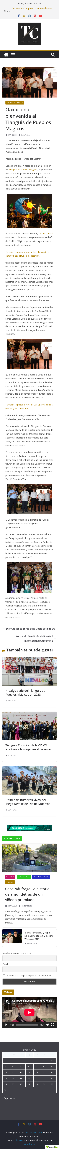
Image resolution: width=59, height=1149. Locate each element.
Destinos (10, 877)
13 (29, 1072)
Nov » (12, 1098)
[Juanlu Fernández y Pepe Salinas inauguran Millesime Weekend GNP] (12, 938)
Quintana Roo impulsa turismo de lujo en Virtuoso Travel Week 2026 (32, 10)
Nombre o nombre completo (16, 953)
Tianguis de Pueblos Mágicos (23, 169)
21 (36, 1078)
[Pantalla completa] (52, 1024)
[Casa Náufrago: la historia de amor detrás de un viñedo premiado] (29, 858)
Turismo (9, 882)
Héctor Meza (26, 906)
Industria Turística (15, 102)
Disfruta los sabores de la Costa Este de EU (30, 628)
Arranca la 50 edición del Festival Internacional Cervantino (34, 639)
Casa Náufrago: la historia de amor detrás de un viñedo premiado (27, 894)
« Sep (5, 1098)
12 (21, 1072)
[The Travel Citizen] (6, 54)
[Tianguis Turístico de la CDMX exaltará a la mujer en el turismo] (29, 714)
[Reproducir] (6, 1024)
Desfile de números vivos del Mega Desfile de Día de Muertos (27, 802)
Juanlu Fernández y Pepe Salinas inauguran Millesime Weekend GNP (39, 935)
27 (29, 1084)
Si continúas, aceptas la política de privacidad (28, 975)
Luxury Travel (24, 877)
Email (5, 964)
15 (44, 1072)
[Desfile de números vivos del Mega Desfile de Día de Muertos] (29, 768)
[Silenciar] (47, 1024)
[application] (29, 1012)
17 (5, 1078)
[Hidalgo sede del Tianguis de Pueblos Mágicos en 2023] (29, 659)
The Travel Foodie (41, 877)
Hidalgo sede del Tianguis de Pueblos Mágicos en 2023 (25, 693)
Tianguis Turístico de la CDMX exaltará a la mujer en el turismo (28, 747)
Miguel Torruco (45, 233)
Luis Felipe (25, 135)
